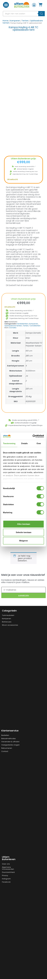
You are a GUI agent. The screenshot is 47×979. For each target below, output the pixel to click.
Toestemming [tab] (9, 443)
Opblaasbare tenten (13, 326)
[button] (6, 5)
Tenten (25, 20)
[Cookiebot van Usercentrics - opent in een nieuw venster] (33, 436)
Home (5, 20)
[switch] (40, 496)
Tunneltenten (34, 326)
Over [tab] (39, 443)
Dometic (12, 328)
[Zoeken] (41, 13)
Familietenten (22, 324)
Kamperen (15, 20)
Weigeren (23, 541)
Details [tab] (24, 443)
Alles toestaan (23, 524)
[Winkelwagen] (40, 4)
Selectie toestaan (23, 532)
